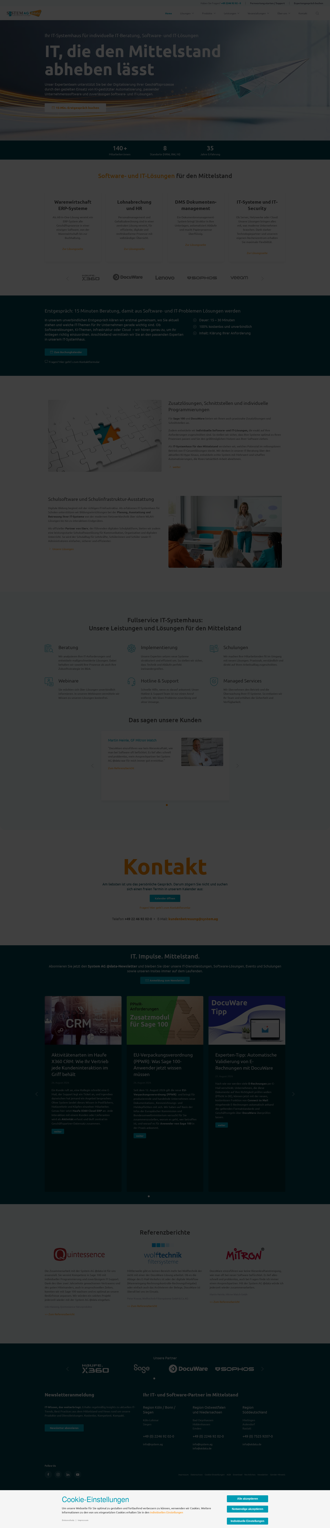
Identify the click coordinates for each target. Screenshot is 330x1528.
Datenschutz (68, 1520)
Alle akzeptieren (247, 1498)
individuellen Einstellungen (166, 1512)
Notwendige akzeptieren (247, 1509)
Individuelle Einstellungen (247, 1521)
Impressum (83, 1520)
